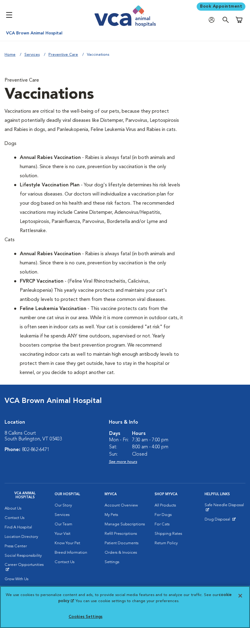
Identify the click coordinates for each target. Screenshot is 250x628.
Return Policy (166, 543)
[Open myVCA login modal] (213, 20)
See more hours (123, 462)
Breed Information (71, 553)
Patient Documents (121, 543)
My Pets (111, 515)
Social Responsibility (23, 556)
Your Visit (62, 534)
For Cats (162, 524)
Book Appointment (221, 6)
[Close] (240, 595)
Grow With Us (16, 579)
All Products (165, 505)
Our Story (63, 505)
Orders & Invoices (121, 553)
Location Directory (21, 537)
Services (32, 55)
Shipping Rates (168, 534)
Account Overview (121, 505)
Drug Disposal (220, 520)
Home (10, 55)
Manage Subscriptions (125, 524)
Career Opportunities (25, 567)
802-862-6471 (35, 449)
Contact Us (14, 518)
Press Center (16, 546)
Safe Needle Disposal (225, 507)
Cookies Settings (85, 617)
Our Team (63, 524)
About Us (13, 508)
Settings (112, 562)
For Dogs (163, 515)
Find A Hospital (18, 527)
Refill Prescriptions (121, 534)
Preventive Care (63, 55)
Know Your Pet (67, 543)
